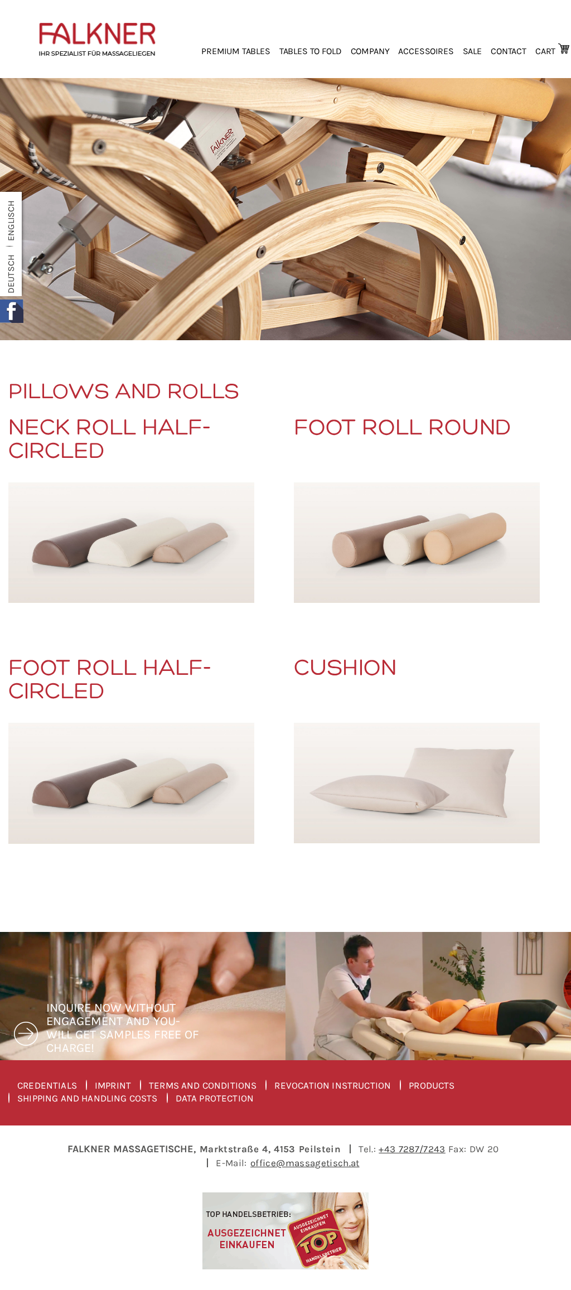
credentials (47, 1085)
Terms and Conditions (203, 1085)
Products (431, 1085)
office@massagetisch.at (304, 1162)
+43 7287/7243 (412, 1148)
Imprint (113, 1085)
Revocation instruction (332, 1085)
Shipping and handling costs (87, 1098)
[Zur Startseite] (97, 39)
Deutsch (11, 273)
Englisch (11, 220)
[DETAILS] (131, 542)
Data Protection (215, 1098)
